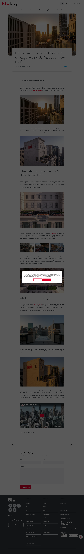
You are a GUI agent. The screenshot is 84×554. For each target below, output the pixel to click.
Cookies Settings (37, 279)
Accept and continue (46, 279)
